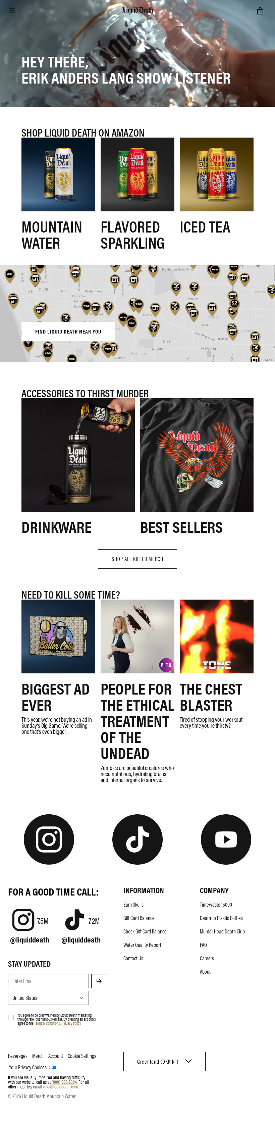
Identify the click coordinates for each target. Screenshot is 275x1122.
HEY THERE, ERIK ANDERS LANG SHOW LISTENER (126, 69)
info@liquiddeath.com (60, 1086)
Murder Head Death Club (222, 931)
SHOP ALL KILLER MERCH (137, 559)
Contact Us (133, 958)
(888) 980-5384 (64, 1081)
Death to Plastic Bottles (221, 918)
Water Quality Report (142, 945)
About (205, 971)
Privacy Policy (71, 1023)
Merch (38, 1056)
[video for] (137, 314)
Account (55, 1056)
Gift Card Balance (139, 918)
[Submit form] (99, 981)
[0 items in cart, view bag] (260, 11)
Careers (207, 958)
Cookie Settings (82, 1056)
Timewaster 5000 (216, 904)
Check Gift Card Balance (145, 931)
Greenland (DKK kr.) (157, 1061)
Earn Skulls (133, 904)
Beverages (18, 1056)
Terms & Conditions (47, 1023)
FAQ (203, 945)
